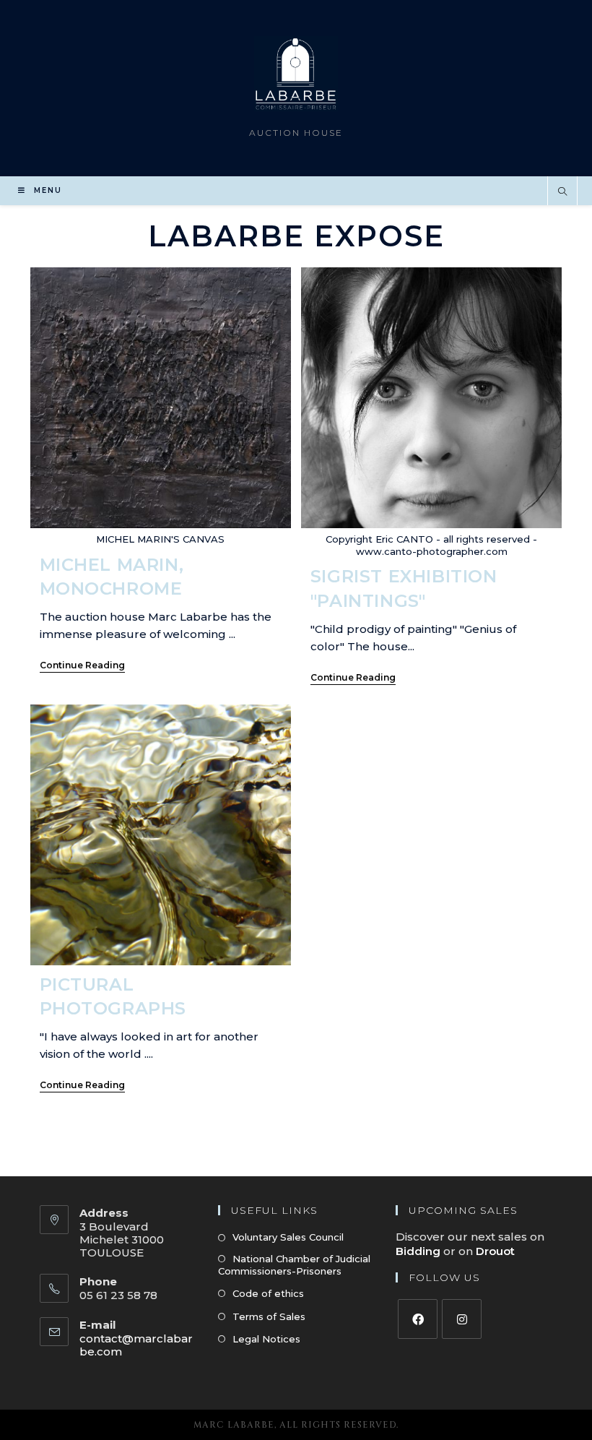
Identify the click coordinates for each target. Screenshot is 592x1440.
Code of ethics (268, 1293)
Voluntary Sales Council (288, 1237)
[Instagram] (462, 1319)
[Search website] (562, 192)
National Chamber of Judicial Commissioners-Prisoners (294, 1265)
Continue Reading (82, 665)
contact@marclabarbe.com (136, 1345)
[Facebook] (418, 1319)
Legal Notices (266, 1339)
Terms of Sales (268, 1316)
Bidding (419, 1251)
